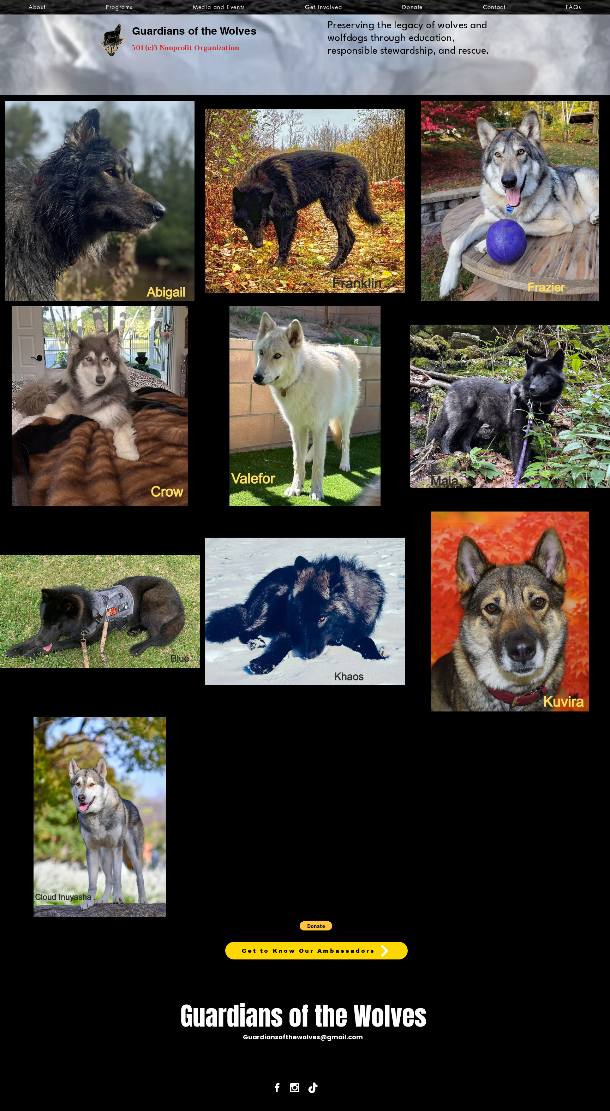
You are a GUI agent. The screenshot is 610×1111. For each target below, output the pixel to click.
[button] (37, 7)
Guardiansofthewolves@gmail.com (303, 1037)
